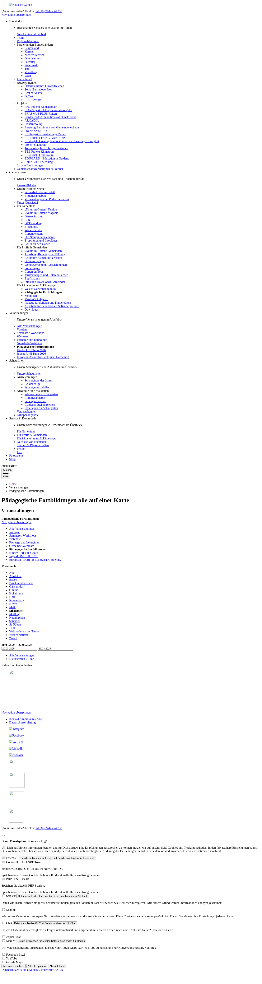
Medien (10, 940)
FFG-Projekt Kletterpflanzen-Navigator (48, 110)
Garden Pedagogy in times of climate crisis (50, 117)
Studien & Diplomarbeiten (33, 445)
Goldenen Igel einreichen (40, 404)
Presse (21, 448)
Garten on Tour (34, 271)
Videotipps (31, 226)
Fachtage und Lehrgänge (32, 339)
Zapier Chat (13, 937)
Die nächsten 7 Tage (21, 658)
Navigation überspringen (16, 14)
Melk (12, 607)
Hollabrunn (16, 593)
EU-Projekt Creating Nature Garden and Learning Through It (62, 141)
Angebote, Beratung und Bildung (45, 254)
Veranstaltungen (26, 411)
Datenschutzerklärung (22, 722)
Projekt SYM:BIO (36, 130)
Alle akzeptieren (37, 966)
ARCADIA (32, 120)
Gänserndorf (16, 586)
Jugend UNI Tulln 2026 (31, 353)
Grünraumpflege (34, 261)
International (24, 79)
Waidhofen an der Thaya (24, 631)
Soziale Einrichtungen (30, 165)
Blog (27, 219)
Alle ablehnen (56, 966)
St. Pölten (15, 624)
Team (20, 37)
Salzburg (30, 61)
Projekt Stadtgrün (35, 144)
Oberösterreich (33, 58)
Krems (13, 603)
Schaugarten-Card (35, 401)
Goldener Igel (33, 384)
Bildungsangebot (35, 397)
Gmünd (13, 590)
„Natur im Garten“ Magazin (41, 213)
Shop (12, 459)
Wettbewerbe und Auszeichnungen (46, 264)
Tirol (27, 68)
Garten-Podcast (34, 216)
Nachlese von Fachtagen (32, 441)
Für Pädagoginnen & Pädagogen (36, 438)
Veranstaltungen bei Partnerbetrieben (47, 199)
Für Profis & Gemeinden (32, 435)
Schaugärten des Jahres (39, 380)
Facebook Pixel (15, 954)
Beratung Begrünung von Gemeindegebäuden (52, 127)
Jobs (19, 452)
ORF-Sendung (33, 223)
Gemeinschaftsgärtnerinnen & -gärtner (40, 168)
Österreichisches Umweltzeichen (44, 86)
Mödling (14, 614)
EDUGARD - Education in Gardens (47, 158)
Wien (28, 75)
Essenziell (12, 858)
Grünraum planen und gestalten (44, 257)
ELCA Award (33, 99)
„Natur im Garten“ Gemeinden (43, 250)
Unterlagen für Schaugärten (41, 408)
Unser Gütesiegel (27, 202)
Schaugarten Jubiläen (37, 387)
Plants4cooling (33, 124)
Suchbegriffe (9, 465)
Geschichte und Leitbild (31, 34)
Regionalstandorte (28, 41)
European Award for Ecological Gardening (43, 357)
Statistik (11, 896)
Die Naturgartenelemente (40, 237)
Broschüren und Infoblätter (41, 240)
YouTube (11, 958)
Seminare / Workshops (30, 333)
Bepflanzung (32, 278)
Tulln (12, 628)
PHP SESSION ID (17, 879)
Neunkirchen (17, 617)
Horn (12, 596)
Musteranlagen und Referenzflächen (46, 275)
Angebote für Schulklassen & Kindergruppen (52, 306)
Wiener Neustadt (19, 634)
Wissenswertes (33, 230)
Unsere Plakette (26, 185)
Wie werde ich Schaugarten (41, 394)
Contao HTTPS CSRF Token (24, 862)
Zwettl (13, 638)
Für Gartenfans (26, 431)
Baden (13, 579)
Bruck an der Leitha (21, 583)
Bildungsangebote (35, 195)
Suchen (7, 470)
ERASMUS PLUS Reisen (41, 113)
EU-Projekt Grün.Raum (39, 155)
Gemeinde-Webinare (29, 343)
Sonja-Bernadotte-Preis (39, 89)
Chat (9, 923)
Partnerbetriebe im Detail (40, 192)
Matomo (11, 909)
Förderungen (32, 268)
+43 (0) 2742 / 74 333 (48, 11)
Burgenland (32, 48)
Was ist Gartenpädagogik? (40, 288)
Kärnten (29, 51)
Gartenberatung (34, 233)
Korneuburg (16, 600)
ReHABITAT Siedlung (39, 162)
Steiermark (31, 65)
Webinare (22, 336)
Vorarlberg (31, 72)
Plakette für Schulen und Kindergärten (48, 302)
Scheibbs (14, 621)
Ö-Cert (29, 96)
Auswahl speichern (13, 966)
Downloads (32, 309)
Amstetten (15, 576)
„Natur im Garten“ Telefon (41, 209)
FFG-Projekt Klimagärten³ (41, 106)
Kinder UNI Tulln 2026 (31, 350)
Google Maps (14, 962)
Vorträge (22, 329)
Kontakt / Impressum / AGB (26, 719)
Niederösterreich (34, 55)
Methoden (31, 295)
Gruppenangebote (28, 415)
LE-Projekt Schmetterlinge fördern (45, 134)
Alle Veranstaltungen (29, 326)
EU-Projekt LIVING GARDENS (45, 137)
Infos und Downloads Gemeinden (45, 282)
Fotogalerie (16, 455)
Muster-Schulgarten (36, 299)
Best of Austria (34, 93)
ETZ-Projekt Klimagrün (39, 151)
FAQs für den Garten (37, 244)
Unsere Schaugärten (29, 373)
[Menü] (6, 475)
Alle (11, 572)
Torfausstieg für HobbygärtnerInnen (46, 148)
